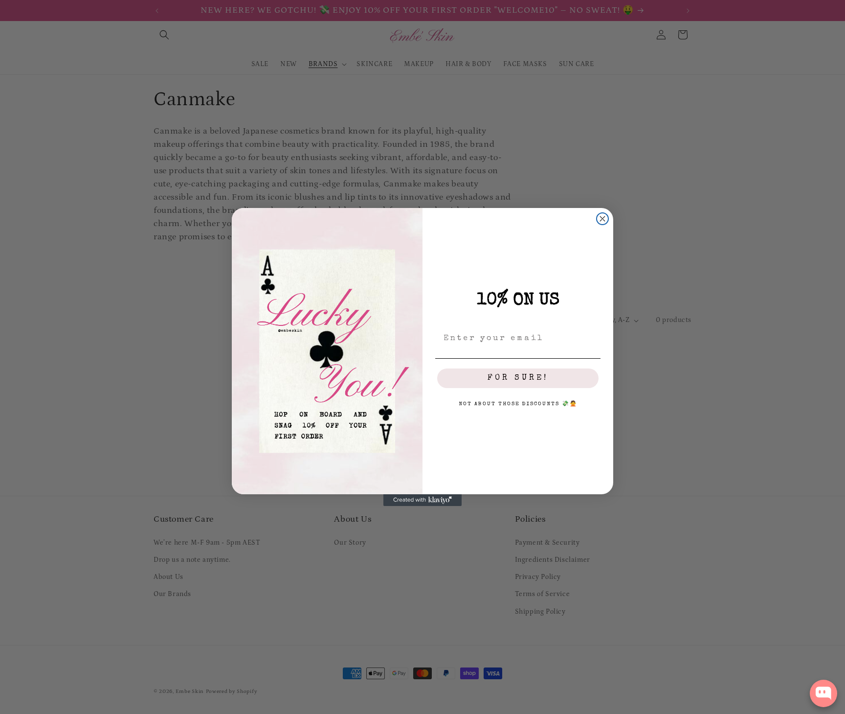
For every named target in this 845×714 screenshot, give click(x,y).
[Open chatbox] (823, 693)
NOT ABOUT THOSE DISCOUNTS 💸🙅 (518, 404)
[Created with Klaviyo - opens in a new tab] (422, 500)
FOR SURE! (518, 378)
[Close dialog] (602, 219)
